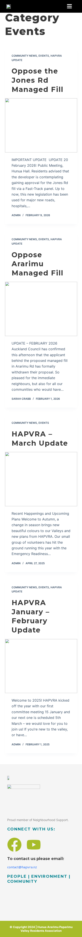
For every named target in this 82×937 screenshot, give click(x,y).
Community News (24, 55)
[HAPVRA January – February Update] (41, 666)
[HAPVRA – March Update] (41, 479)
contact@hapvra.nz (22, 867)
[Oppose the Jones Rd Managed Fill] (41, 125)
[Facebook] (14, 844)
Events (43, 55)
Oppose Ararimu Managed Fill (37, 263)
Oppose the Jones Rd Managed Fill (37, 80)
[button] (69, 6)
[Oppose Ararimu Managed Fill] (41, 309)
